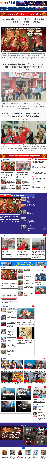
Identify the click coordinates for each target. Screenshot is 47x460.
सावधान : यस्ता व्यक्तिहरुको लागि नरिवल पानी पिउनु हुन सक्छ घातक (8, 413)
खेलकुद (21, 7)
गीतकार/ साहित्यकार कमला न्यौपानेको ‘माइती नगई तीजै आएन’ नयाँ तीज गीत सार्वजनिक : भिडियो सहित (23, 24)
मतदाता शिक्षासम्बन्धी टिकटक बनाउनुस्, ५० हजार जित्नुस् (39, 180)
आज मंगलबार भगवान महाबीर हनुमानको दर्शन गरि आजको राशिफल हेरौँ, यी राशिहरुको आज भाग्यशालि (39, 185)
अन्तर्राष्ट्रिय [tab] (21, 213)
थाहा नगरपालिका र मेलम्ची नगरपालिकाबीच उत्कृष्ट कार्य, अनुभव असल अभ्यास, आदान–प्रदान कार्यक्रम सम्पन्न (23, 74)
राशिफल (30, 7)
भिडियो (2, 10)
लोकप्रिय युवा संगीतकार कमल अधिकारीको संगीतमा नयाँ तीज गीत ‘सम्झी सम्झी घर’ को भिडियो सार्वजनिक (23, 130)
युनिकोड (6, 10)
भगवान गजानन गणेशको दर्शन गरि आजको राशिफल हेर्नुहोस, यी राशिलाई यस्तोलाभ (39, 192)
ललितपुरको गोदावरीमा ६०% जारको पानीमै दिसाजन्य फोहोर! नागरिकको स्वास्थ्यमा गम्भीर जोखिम (23, 412)
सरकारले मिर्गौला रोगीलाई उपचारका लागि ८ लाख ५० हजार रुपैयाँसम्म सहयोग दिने (8, 426)
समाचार (12, 7)
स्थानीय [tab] (13, 213)
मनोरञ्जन (25, 7)
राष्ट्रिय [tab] (17, 213)
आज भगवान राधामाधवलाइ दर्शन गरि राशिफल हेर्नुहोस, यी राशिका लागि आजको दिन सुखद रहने (39, 205)
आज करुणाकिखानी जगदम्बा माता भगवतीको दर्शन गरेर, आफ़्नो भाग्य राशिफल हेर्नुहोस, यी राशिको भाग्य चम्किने (38, 198)
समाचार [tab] (5, 213)
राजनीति (16, 7)
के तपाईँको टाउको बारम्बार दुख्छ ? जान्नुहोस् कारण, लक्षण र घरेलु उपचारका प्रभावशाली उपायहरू (23, 426)
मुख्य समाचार (7, 7)
